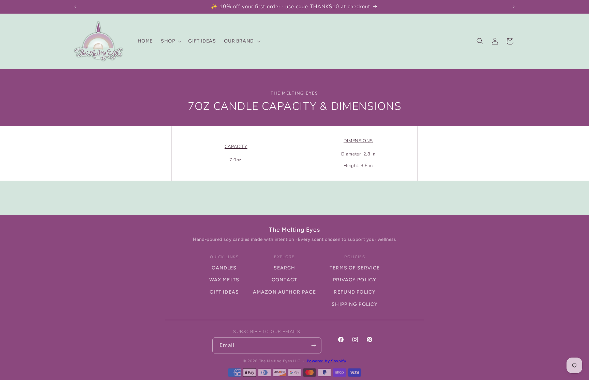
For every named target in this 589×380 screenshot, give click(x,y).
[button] (170, 41)
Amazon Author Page (284, 292)
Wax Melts (224, 280)
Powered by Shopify (326, 361)
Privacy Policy (354, 280)
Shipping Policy (355, 304)
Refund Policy (355, 292)
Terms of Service (355, 268)
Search (285, 268)
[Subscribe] (313, 345)
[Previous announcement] (75, 6)
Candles (224, 268)
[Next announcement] (513, 6)
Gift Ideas (224, 292)
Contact (284, 280)
